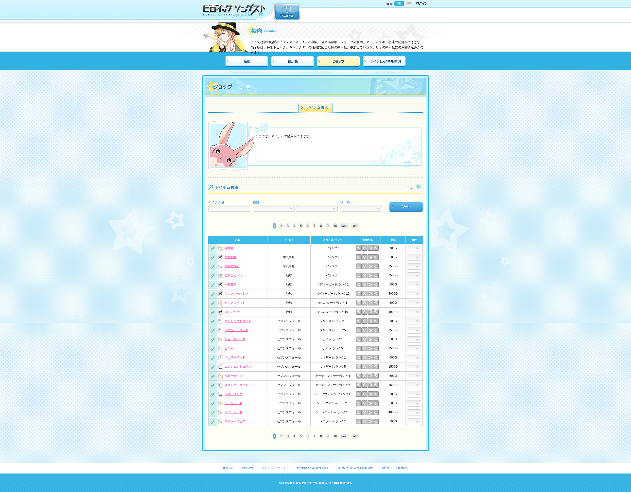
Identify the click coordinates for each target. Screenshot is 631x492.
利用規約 (247, 467)
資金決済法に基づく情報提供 (355, 467)
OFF (409, 3)
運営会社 (228, 467)
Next (344, 226)
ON (399, 3)
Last (354, 226)
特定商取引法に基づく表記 (313, 467)
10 (335, 226)
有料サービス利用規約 (394, 467)
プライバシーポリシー (274, 467)
